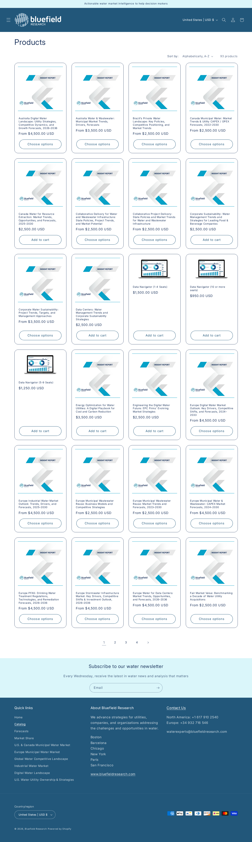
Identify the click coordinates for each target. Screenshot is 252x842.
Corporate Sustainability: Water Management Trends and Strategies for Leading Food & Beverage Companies (210, 218)
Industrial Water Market (31, 766)
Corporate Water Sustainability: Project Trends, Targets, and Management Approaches (39, 312)
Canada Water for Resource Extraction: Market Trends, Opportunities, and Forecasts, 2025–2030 (37, 218)
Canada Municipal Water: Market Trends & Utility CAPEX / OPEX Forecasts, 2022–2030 (211, 121)
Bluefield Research (36, 828)
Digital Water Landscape (32, 773)
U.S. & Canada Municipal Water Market (42, 745)
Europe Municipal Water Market (37, 752)
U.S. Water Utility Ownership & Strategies (44, 779)
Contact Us (176, 708)
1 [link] (104, 642)
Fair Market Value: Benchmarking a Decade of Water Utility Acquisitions (211, 596)
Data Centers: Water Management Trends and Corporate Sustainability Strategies (92, 314)
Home (18, 717)
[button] (8, 20)
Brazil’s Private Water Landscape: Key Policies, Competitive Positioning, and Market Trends (151, 123)
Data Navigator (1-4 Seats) (150, 286)
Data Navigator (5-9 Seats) (36, 382)
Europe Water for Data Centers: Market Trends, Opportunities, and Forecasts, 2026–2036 (153, 596)
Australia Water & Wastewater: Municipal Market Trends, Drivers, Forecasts (95, 121)
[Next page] (148, 642)
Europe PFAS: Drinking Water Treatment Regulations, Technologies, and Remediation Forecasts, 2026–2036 (39, 598)
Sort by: (172, 56)
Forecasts (21, 731)
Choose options (40, 144)
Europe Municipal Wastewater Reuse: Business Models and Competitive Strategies (95, 504)
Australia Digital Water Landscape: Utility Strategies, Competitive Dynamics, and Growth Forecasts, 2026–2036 (38, 123)
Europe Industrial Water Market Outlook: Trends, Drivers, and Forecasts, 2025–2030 (38, 504)
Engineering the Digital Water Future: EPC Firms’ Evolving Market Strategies (151, 408)
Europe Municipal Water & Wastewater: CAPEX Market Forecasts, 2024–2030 (207, 504)
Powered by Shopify (59, 828)
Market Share (24, 738)
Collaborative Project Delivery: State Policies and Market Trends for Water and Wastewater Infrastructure (154, 218)
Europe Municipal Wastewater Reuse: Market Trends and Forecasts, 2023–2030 (152, 504)
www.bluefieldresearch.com (113, 774)
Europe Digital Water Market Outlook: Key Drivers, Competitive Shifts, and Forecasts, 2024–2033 (211, 409)
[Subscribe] (157, 688)
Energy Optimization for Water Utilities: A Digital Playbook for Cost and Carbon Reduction (95, 408)
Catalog (20, 724)
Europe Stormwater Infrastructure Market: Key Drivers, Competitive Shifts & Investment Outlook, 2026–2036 (97, 598)
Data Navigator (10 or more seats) (207, 288)
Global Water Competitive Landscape (41, 759)
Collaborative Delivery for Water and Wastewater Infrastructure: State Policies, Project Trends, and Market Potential (96, 218)
